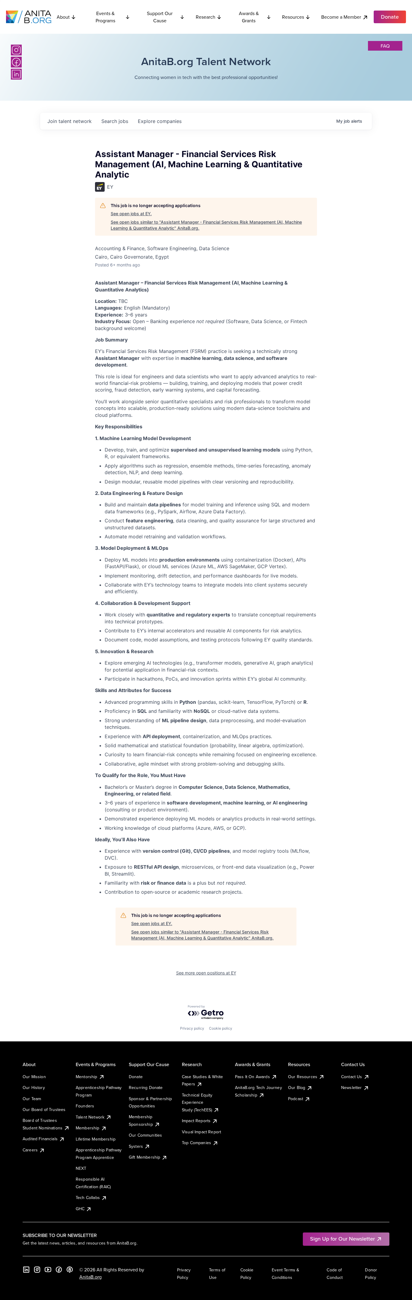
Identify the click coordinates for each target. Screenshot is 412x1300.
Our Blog (296, 1087)
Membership (88, 1128)
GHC (80, 1209)
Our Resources (302, 1077)
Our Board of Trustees (44, 1109)
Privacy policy (192, 1028)
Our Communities (145, 1135)
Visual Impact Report (201, 1132)
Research (205, 17)
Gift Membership (144, 1157)
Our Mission (34, 1077)
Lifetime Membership (96, 1139)
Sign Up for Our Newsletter (342, 1238)
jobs (114, 121)
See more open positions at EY (206, 972)
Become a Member (341, 17)
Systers (136, 1146)
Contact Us (351, 1077)
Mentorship (86, 1077)
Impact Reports (196, 1121)
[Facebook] (16, 62)
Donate (136, 1077)
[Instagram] (16, 50)
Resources (293, 17)
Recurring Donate (146, 1087)
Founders (85, 1106)
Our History (34, 1087)
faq (385, 45)
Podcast (295, 1099)
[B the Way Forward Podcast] (69, 1269)
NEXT (81, 1168)
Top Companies (196, 1143)
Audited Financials (40, 1139)
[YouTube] (48, 1269)
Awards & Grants (249, 17)
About (63, 17)
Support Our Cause (160, 17)
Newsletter (351, 1087)
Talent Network (90, 1117)
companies (160, 121)
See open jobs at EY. (131, 213)
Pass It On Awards (252, 1077)
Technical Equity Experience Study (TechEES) (197, 1102)
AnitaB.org (90, 1276)
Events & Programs (105, 17)
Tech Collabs (88, 1198)
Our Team (32, 1099)
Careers (30, 1150)
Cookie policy (220, 1028)
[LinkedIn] (16, 74)
